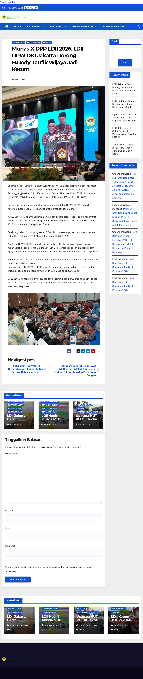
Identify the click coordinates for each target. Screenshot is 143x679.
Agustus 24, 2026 (19, 625)
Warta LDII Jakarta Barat (87, 412)
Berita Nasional (34, 42)
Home (17, 26)
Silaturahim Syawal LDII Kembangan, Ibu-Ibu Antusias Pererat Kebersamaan (29, 369)
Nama (9, 511)
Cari (114, 41)
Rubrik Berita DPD (83, 26)
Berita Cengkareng (50, 401)
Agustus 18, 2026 (88, 625)
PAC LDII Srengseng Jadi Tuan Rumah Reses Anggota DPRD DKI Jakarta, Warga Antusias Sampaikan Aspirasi (124, 185)
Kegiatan (47, 42)
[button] (139, 26)
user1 (12, 630)
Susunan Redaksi (113, 26)
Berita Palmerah (15, 412)
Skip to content (8, 2)
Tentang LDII (58, 26)
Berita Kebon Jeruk (15, 401)
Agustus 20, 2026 (53, 625)
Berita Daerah (19, 42)
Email (8, 528)
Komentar (11, 453)
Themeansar (57, 673)
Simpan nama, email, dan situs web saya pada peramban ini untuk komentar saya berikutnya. (48, 569)
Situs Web (10, 545)
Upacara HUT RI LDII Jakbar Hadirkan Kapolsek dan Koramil (124, 117)
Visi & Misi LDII (35, 26)
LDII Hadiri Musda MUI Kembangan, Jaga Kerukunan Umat (124, 104)
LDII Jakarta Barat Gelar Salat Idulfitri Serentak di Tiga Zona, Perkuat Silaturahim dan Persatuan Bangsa (75, 370)
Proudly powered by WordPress (16, 673)
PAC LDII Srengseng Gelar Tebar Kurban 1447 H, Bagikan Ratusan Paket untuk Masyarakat (124, 216)
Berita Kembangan (15, 405)
